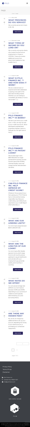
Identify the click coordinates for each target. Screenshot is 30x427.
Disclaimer (6, 372)
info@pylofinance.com (9, 382)
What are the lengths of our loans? (17, 246)
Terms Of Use (7, 369)
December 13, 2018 (16, 40)
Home (13, 13)
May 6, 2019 (14, 17)
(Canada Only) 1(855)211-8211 (11, 379)
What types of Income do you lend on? (16, 45)
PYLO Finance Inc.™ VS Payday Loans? (16, 150)
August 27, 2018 (15, 75)
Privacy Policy (7, 367)
